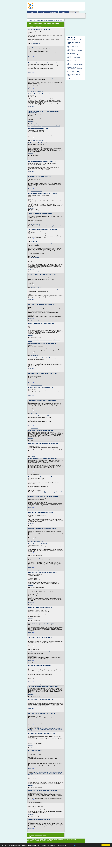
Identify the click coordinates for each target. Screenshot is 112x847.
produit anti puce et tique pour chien (54, 156)
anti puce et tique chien (56, 226)
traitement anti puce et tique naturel (74, 61)
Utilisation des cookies (58, 839)
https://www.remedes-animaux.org (37, 509)
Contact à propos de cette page (69, 839)
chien (32, 12)
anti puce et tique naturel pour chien (55, 225)
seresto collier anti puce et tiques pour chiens (36, 773)
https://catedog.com (34, 370)
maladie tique (53, 12)
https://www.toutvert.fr (35, 257)
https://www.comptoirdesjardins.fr (37, 541)
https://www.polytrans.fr (35, 634)
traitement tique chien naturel (74, 51)
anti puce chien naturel (73, 46)
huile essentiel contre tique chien (46, 340)
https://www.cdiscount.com (35, 210)
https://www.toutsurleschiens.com (37, 140)
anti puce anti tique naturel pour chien (41, 225)
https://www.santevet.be (35, 271)
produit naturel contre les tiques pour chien (54, 491)
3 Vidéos (34, 26)
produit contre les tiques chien (49, 492)
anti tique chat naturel (72, 53)
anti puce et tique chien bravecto (52, 729)
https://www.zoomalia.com (35, 830)
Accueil (29, 839)
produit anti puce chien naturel (74, 63)
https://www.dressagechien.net (36, 385)
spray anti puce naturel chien (33, 226)
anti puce (74, 12)
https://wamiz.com (34, 413)
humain (63, 12)
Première (32, 835)
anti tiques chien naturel (50, 773)
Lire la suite (30, 40)
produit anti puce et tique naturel (40, 156)
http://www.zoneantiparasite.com (37, 91)
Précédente (37, 835)
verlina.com (33, 108)
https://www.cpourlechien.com (36, 191)
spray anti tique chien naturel (45, 226)
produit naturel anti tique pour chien (74, 43)
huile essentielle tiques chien (34, 340)
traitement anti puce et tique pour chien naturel (42, 728)
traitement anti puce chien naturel (75, 70)
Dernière (44, 835)
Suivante (40, 835)
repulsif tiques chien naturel (54, 126)
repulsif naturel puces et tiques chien (74, 78)
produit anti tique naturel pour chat (74, 75)
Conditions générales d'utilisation (46, 839)
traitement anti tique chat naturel (75, 68)
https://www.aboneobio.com (36, 320)
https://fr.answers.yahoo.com (36, 747)
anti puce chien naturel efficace (74, 71)
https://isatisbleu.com (34, 428)
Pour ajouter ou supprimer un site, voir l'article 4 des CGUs (39, 840)
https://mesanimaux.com (35, 604)
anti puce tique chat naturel (74, 72)
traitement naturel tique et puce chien (74, 58)
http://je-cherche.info (34, 241)
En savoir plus (75, 845)
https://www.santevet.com (35, 301)
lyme (42, 12)
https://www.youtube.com (35, 43)
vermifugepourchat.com (35, 710)
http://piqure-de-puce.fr (35, 355)
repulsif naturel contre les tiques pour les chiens (40, 126)
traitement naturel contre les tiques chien (75, 65)
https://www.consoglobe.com (36, 287)
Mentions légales (34, 839)
